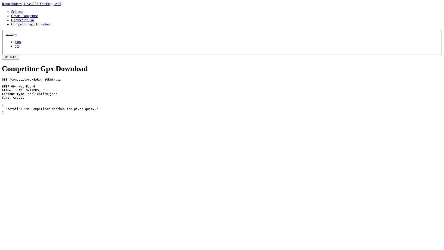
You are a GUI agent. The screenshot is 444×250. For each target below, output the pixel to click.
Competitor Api (22, 20)
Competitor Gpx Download (31, 24)
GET (9, 34)
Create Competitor (24, 16)
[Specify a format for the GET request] (15, 35)
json (18, 42)
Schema (17, 12)
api (17, 46)
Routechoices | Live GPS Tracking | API (31, 4)
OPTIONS (10, 57)
